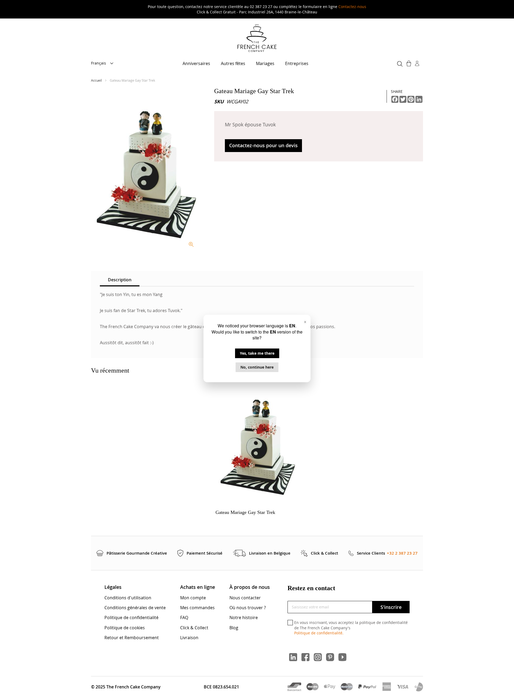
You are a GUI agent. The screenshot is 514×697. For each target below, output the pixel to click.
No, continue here (257, 367)
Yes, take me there (257, 353)
